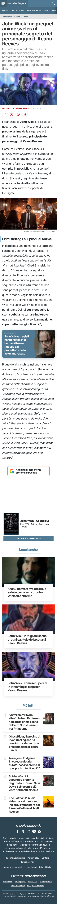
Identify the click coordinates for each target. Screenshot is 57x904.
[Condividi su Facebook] (5, 114)
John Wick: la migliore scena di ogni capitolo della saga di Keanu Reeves (27, 639)
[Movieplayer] (28, 825)
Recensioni (18, 10)
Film (18, 16)
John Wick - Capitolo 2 (34, 520)
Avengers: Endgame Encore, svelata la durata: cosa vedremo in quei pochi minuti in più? (24, 763)
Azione (34, 524)
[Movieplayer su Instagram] (28, 831)
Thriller (23, 526)
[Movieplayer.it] (17, 3)
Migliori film (34, 10)
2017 (27, 524)
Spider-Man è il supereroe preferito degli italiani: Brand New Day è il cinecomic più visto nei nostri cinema (24, 783)
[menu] (3, 3)
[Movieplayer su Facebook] (17, 831)
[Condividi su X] (11, 114)
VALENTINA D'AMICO (20, 108)
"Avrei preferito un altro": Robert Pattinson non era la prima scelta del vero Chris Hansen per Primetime (24, 721)
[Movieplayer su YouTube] (34, 831)
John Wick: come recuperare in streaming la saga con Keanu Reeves (27, 686)
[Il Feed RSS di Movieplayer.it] (39, 831)
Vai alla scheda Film (29, 538)
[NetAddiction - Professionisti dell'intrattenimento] (35, 876)
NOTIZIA (5, 108)
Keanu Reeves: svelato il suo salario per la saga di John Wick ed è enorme (27, 592)
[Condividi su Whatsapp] (18, 114)
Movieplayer (8, 16)
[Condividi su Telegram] (25, 114)
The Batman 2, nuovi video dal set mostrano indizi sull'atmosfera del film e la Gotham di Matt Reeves (24, 804)
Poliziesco (44, 524)
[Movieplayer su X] (23, 831)
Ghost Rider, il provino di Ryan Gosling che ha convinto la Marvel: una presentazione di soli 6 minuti (24, 743)
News (5, 10)
